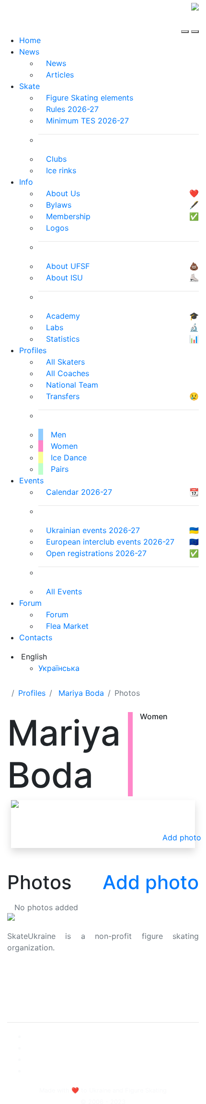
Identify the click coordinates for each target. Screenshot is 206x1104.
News (29, 51)
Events (31, 480)
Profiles (32, 350)
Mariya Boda (81, 693)
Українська (59, 668)
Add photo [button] (181, 837)
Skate (29, 86)
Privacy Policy (32, 989)
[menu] (186, 22)
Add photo (151, 882)
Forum (30, 603)
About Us (24, 978)
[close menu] (195, 22)
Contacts (35, 637)
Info (26, 182)
